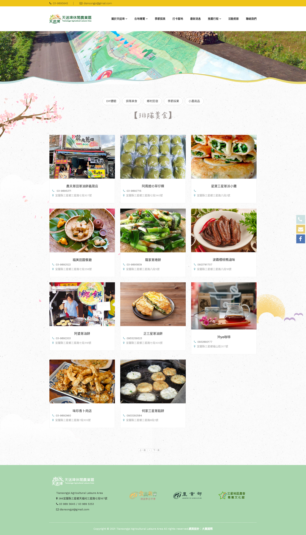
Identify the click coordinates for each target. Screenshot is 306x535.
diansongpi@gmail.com (98, 3)
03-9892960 (63, 415)
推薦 (213, 18)
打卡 (177, 18)
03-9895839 (134, 264)
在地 (139, 18)
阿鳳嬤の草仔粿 (153, 186)
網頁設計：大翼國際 (201, 528)
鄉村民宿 (152, 101)
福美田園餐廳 (82, 260)
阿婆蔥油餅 (82, 333)
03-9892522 (63, 264)
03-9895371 (63, 190)
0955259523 (134, 338)
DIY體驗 (111, 101)
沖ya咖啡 (224, 337)
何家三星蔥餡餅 (153, 411)
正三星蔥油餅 (153, 333)
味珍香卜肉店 (82, 411)
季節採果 (173, 101)
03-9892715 (134, 190)
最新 (195, 18)
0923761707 (204, 264)
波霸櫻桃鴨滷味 (224, 259)
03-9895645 (60, 3)
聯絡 (251, 18)
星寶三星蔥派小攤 (224, 186)
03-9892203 (63, 338)
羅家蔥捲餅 (153, 260)
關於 (118, 18)
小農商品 (194, 101)
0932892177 (204, 341)
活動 (233, 18)
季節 (160, 18)
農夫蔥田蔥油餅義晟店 (82, 186)
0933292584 (134, 415)
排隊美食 (131, 101)
